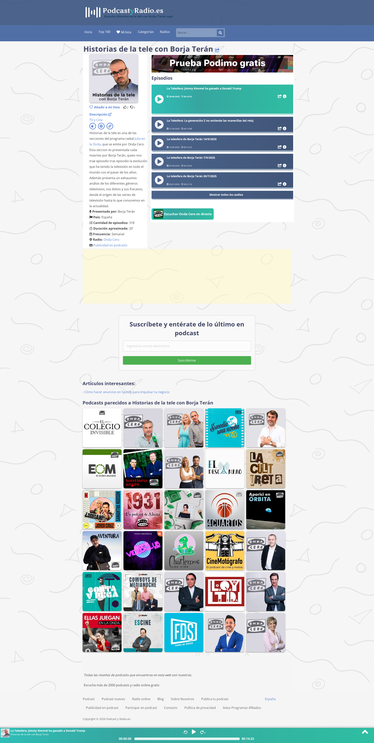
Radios (165, 32)
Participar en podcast (141, 708)
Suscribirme (187, 360)
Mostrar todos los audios (226, 194)
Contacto (170, 708)
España (270, 699)
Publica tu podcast (214, 699)
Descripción (98, 114)
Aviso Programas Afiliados (242, 708)
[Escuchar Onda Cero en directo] (183, 218)
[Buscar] (220, 32)
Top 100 (104, 32)
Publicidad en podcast (102, 708)
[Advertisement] (187, 276)
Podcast (89, 699)
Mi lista (126, 32)
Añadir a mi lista (107, 107)
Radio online (141, 699)
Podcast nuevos (113, 699)
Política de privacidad (200, 708)
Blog (160, 699)
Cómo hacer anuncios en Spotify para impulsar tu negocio (127, 392)
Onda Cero (111, 239)
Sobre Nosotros (182, 699)
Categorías (146, 32)
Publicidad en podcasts (110, 245)
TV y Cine (96, 120)
